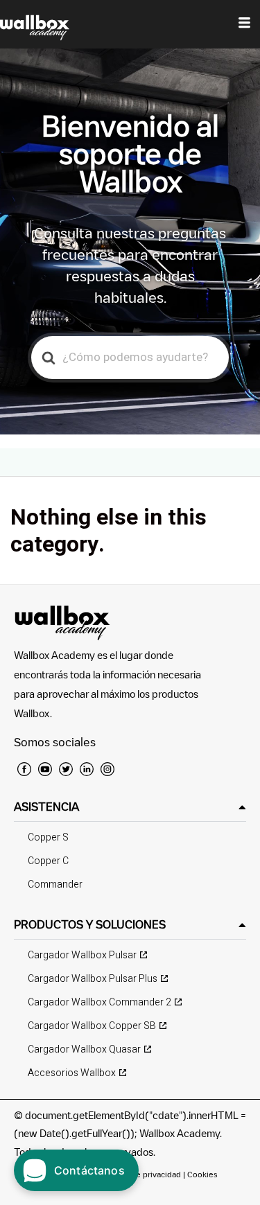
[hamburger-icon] (244, 24)
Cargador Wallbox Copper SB (92, 1026)
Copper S (48, 837)
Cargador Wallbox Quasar (84, 1049)
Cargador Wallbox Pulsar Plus (92, 978)
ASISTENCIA (46, 806)
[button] (130, 807)
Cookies (202, 1174)
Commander (55, 884)
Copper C (48, 861)
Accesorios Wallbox (72, 1073)
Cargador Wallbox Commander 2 (99, 1002)
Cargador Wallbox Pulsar (82, 955)
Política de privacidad (142, 1174)
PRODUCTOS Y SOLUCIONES (90, 924)
